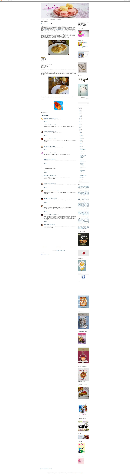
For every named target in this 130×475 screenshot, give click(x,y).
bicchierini (79, 188)
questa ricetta (46, 29)
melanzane (80, 211)
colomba (84, 195)
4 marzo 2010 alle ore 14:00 (51, 138)
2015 (80, 124)
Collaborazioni (59, 19)
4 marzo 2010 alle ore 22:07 (52, 198)
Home (43, 19)
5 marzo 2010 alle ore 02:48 (54, 214)
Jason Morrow (73, 472)
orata (80, 214)
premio (88, 219)
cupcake (85, 198)
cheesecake (79, 192)
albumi (84, 186)
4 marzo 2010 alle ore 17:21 (51, 159)
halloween (84, 204)
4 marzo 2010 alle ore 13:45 (51, 124)
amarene (87, 186)
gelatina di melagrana (81, 203)
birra (82, 188)
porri (84, 219)
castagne (85, 191)
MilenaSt (45, 175)
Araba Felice (46, 118)
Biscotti (85, 188)
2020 (80, 116)
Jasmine (45, 159)
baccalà (84, 187)
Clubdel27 (80, 194)
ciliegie (81, 193)
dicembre (81, 133)
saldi (82, 222)
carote (82, 191)
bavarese (87, 187)
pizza (88, 218)
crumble (82, 198)
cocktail (83, 194)
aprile (81, 146)
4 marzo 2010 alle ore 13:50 (51, 131)
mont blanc (87, 212)
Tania (45, 224)
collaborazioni (80, 195)
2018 (80, 119)
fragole (87, 200)
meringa (79, 212)
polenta (79, 219)
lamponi (82, 206)
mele (83, 211)
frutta (82, 202)
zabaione (79, 228)
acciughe (81, 186)
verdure (79, 227)
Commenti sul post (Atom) (60, 250)
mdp (78, 211)
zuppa (86, 228)
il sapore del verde (47, 214)
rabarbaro (82, 221)
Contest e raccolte (52, 19)
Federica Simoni (46, 190)
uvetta (81, 226)
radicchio (85, 221)
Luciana (45, 124)
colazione (87, 194)
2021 (80, 115)
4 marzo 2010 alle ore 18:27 (51, 183)
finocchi (87, 199)
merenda (87, 211)
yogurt (88, 227)
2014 (80, 126)
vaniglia (84, 226)
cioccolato (84, 193)
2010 (80, 132)
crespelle (79, 198)
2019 (80, 118)
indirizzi (87, 205)
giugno (81, 143)
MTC (79, 213)
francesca (45, 131)
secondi (87, 222)
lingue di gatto (86, 207)
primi (84, 220)
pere (78, 218)
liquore (85, 208)
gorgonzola (80, 204)
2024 (80, 110)
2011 (80, 130)
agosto (81, 140)
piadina (83, 218)
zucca (84, 228)
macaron (87, 208)
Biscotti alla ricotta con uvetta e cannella (83, 156)
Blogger (81, 472)
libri (88, 206)
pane (88, 214)
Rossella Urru (80, 222)
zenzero (81, 228)
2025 (80, 108)
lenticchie (85, 206)
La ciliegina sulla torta (59, 29)
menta (85, 211)
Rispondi (45, 121)
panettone (79, 215)
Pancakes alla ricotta (46, 23)
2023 (80, 111)
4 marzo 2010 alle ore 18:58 (54, 190)
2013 (80, 127)
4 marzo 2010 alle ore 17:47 (55, 166)
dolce (88, 198)
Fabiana (45, 152)
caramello (79, 191)
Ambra (45, 138)
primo (88, 220)
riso (88, 221)
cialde (78, 193)
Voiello (85, 227)
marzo (81, 148)
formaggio (82, 200)
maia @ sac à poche (47, 166)
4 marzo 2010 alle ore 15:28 (50, 146)
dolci (79, 199)
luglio (81, 141)
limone (82, 207)
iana (44, 146)
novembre (81, 135)
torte (78, 226)
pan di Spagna (84, 214)
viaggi (82, 227)
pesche (80, 218)
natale (84, 213)
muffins (81, 213)
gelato (85, 203)
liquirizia (82, 208)
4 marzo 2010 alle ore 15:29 (51, 152)
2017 (80, 121)
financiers (84, 199)
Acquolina (85, 42)
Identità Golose (82, 205)
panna (82, 215)
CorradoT (45, 198)
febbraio (81, 177)
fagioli (82, 199)
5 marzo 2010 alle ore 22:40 (50, 224)
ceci (88, 191)
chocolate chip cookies (85, 192)
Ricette (47, 19)
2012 (80, 129)
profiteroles (79, 221)
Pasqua (84, 215)
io (80, 206)
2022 (80, 113)
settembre (81, 138)
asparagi (82, 187)
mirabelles (82, 212)
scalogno (84, 222)
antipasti (79, 187)
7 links (79, 186)
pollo (82, 219)
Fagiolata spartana (83, 161)
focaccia (79, 200)
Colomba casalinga (83, 149)
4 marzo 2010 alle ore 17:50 (51, 175)
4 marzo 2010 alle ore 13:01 (53, 118)
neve (86, 213)
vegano (88, 226)
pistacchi (85, 218)
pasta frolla (87, 215)
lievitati (79, 207)
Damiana (45, 183)
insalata (79, 206)
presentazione (80, 220)
